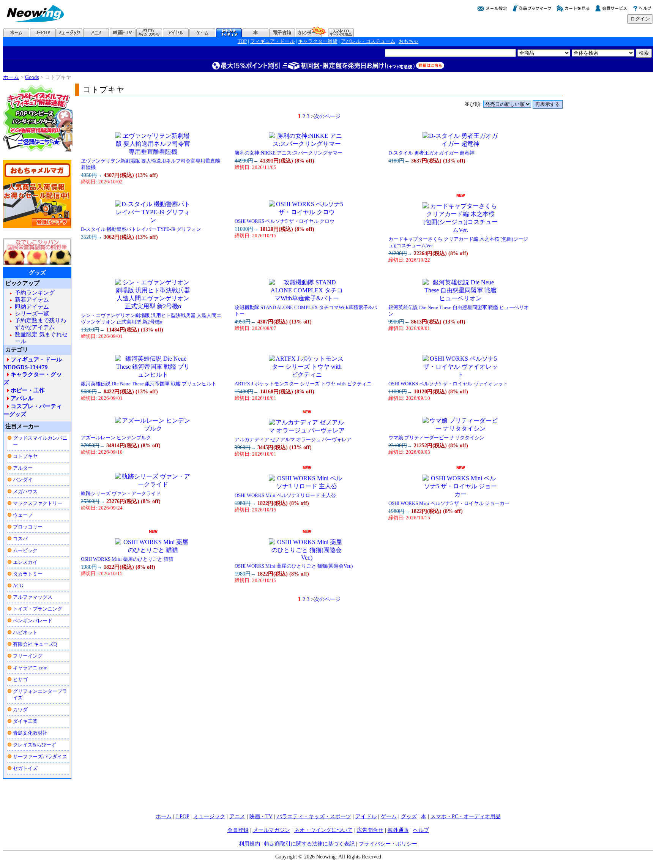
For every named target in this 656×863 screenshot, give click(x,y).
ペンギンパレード (32, 620)
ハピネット (25, 632)
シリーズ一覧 (32, 313)
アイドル (366, 816)
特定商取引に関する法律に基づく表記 (309, 844)
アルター (23, 468)
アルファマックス (32, 597)
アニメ (237, 816)
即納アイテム (32, 306)
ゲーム (389, 816)
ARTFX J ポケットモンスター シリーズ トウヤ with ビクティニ (303, 384)
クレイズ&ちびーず (34, 745)
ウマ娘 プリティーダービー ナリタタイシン (436, 437)
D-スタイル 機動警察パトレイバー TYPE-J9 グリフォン (141, 229)
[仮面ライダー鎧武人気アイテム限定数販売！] (37, 226)
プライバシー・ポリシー (388, 844)
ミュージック (209, 816)
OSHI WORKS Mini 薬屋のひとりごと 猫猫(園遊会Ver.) (294, 566)
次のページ (327, 116)
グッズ (409, 816)
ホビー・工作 (28, 390)
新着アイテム (32, 299)
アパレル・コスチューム (368, 41)
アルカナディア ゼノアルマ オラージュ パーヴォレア (293, 439)
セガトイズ (25, 768)
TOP (242, 41)
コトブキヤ (25, 456)
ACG (18, 585)
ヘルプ (421, 830)
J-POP (182, 816)
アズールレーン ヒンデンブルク (116, 437)
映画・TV (261, 816)
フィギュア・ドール (272, 41)
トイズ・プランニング (37, 609)
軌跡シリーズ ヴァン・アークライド (121, 493)
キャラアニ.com (30, 668)
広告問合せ (370, 830)
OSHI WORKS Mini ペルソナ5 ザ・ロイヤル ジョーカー (448, 503)
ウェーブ (23, 515)
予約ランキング (35, 292)
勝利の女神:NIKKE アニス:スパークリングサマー (288, 153)
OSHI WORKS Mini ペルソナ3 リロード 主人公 (285, 495)
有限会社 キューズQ (35, 644)
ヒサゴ (20, 679)
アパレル (22, 398)
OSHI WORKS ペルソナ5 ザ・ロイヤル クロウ (284, 221)
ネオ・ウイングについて (323, 830)
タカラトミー (28, 574)
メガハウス (25, 491)
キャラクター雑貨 (317, 41)
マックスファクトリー (37, 503)
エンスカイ (25, 562)
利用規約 (249, 844)
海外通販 (398, 830)
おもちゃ (408, 41)
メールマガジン (271, 830)
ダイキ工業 (25, 721)
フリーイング (28, 656)
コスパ (20, 538)
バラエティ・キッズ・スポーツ (314, 816)
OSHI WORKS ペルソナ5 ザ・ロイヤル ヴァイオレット (448, 384)
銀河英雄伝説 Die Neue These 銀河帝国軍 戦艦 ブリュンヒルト (148, 384)
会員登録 (238, 830)
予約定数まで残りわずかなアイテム (40, 323)
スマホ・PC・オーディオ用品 (465, 816)
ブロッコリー (28, 527)
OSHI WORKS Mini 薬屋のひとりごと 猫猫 (127, 559)
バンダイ (23, 480)
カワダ (20, 709)
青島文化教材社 (30, 733)
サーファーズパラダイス (40, 756)
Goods (32, 77)
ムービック (25, 550)
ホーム (11, 77)
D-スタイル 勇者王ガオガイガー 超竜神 (431, 153)
